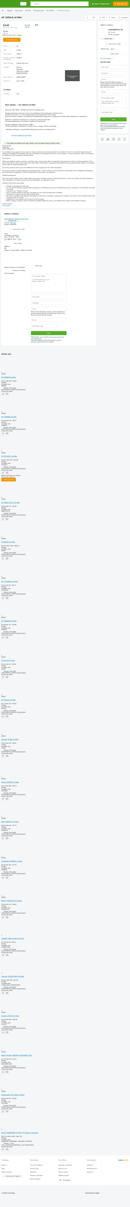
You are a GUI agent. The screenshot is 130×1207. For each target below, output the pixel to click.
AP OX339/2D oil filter (9, 582)
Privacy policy (34, 1168)
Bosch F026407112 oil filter (11, 901)
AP (17, 46)
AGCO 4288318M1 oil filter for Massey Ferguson (19, 1133)
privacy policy (57, 337)
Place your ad (8, 479)
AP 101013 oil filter (8, 700)
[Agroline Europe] (10, 4)
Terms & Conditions (36, 1165)
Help (3, 1168)
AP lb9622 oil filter (8, 542)
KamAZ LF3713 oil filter (10, 1016)
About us (4, 1165)
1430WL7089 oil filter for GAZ (12, 939)
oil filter (18, 50)
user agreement (36, 338)
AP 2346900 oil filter (9, 417)
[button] (88, 17)
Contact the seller (11, 40)
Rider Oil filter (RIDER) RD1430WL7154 (16, 1055)
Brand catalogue (35, 1179)
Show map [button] (38, 266)
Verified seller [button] (12, 221)
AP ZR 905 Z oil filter (9, 456)
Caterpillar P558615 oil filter (11, 861)
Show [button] (19, 239)
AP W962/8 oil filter (8, 377)
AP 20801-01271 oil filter (10, 503)
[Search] (32, 4)
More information (105, 58)
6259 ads (13, 223)
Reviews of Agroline (36, 1175)
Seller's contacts (7, 1172)
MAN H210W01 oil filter (10, 782)
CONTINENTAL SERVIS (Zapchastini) (16, 219)
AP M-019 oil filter (8, 661)
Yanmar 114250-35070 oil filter (12, 976)
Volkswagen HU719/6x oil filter (12, 1095)
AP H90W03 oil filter (9, 621)
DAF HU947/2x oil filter (10, 822)
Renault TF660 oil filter (9, 739)
